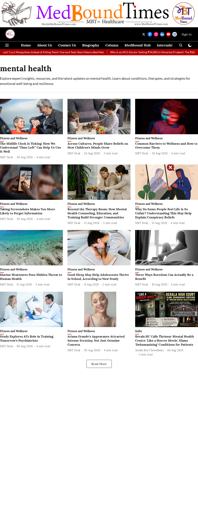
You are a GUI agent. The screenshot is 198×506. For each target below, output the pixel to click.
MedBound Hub (138, 45)
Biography (90, 45)
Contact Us (67, 45)
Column (111, 45)
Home (26, 45)
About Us (44, 45)
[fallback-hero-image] (31, 116)
